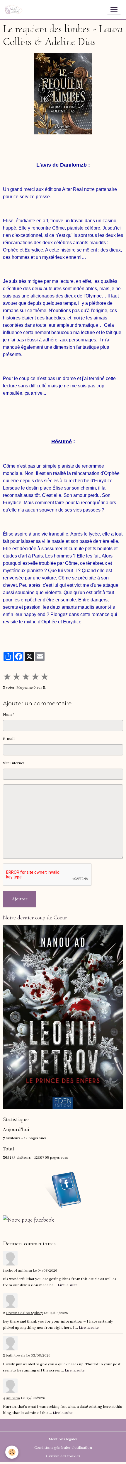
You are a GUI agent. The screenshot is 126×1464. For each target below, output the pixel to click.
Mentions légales (63, 1439)
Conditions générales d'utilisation (63, 1447)
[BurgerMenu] (114, 10)
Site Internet (13, 763)
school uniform (18, 1270)
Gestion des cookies (63, 1456)
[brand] (15, 10)
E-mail (9, 738)
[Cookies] (11, 1452)
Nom (7, 714)
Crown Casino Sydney (24, 1313)
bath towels (15, 1355)
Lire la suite (67, 1285)
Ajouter (19, 899)
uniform (13, 1398)
